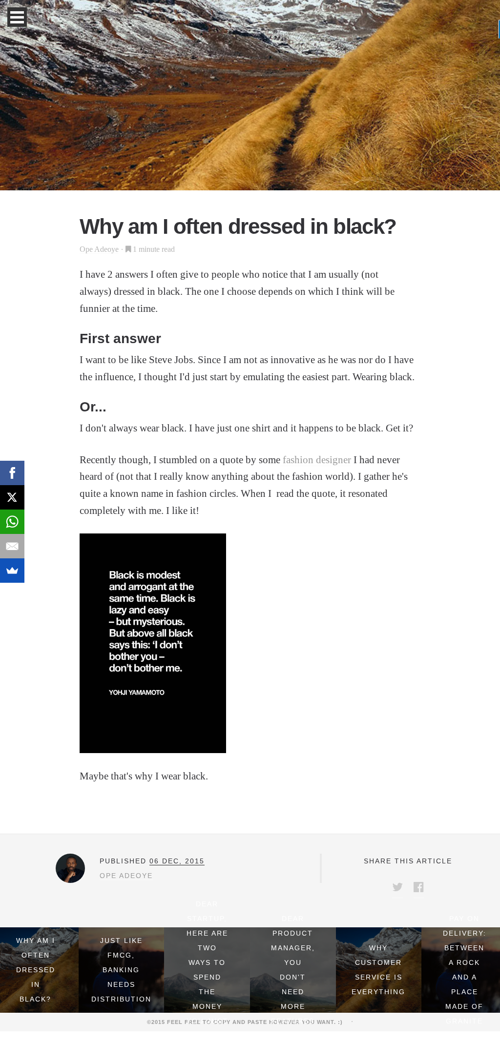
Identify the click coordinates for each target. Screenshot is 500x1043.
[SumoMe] (12, 570)
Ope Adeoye (99, 249)
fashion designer (315, 460)
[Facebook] (12, 473)
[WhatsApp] (12, 522)
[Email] (12, 546)
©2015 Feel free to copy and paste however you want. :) (248, 1022)
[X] (12, 497)
